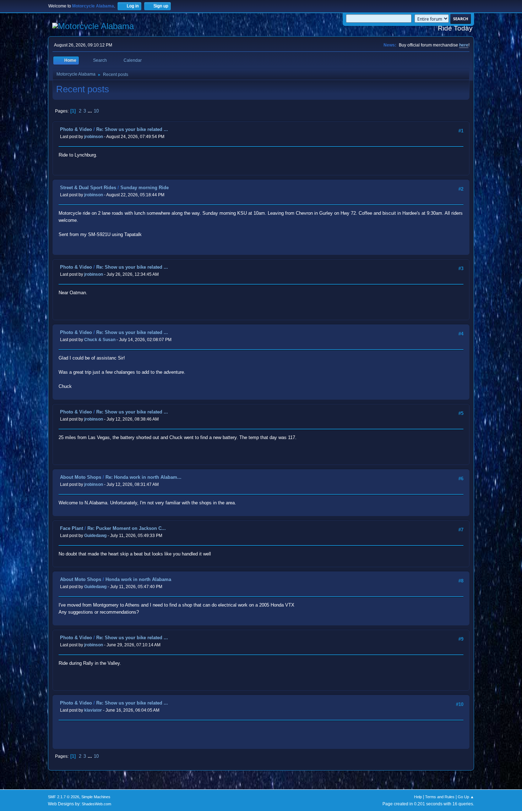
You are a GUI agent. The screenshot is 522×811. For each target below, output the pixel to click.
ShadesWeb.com (96, 804)
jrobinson (93, 136)
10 (96, 111)
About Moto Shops (80, 477)
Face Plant (71, 528)
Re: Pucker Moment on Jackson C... (126, 528)
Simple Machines (95, 797)
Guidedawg (95, 535)
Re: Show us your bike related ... (132, 129)
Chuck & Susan (99, 339)
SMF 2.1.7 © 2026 (63, 797)
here (463, 45)
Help (418, 797)
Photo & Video (76, 129)
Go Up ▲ (466, 797)
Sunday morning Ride (144, 187)
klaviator (93, 710)
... (90, 111)
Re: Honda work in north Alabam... (143, 477)
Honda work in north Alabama (138, 579)
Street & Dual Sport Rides (88, 187)
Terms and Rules (440, 797)
